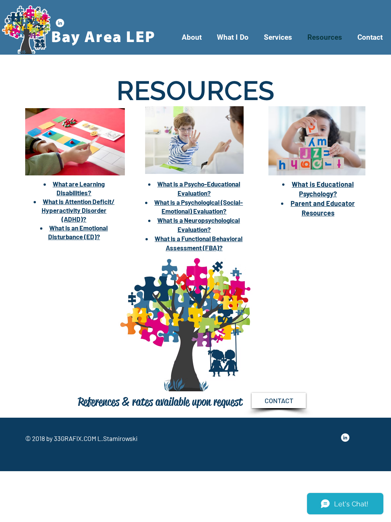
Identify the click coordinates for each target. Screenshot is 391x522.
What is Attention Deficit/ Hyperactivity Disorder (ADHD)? (78, 210)
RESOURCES (195, 90)
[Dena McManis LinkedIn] (60, 23)
